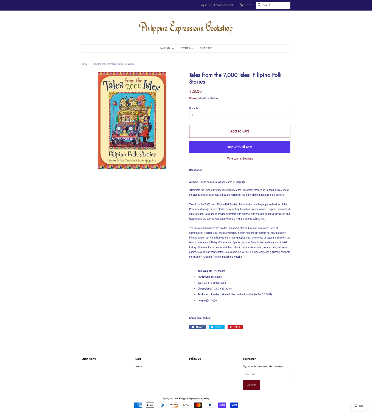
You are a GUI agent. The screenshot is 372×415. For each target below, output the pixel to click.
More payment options (240, 158)
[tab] (195, 171)
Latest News (89, 359)
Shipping (193, 98)
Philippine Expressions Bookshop (194, 398)
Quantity (193, 108)
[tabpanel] (239, 243)
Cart (248, 5)
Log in (203, 5)
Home (84, 63)
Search (138, 366)
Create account (223, 5)
